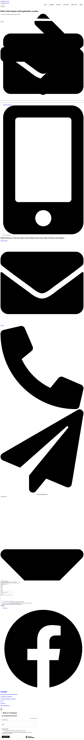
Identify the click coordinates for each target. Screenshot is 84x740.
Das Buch (66, 4)
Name (3, 724)
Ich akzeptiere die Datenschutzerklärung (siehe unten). (14, 730)
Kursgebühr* (3, 584)
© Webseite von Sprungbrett (6, 696)
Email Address (5, 719)
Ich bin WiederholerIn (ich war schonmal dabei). (12, 604)
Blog (81, 4)
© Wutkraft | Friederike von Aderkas (8, 698)
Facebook (4, 691)
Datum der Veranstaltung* (6, 582)
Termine (58, 4)
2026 (2, 701)
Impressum (3, 703)
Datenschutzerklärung (5, 705)
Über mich (74, 4)
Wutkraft (51, 4)
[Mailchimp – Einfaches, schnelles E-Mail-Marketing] (30, 738)
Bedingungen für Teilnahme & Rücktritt (9, 694)
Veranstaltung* (4, 496)
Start (45, 4)
